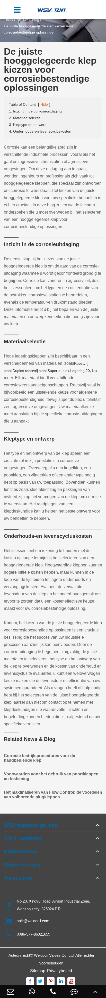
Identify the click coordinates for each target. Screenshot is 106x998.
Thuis (8, 20)
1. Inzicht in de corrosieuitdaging (35, 111)
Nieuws (22, 20)
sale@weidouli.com (33, 921)
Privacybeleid (59, 971)
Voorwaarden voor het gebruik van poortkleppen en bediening (51, 776)
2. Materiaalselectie (25, 118)
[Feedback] (74, 991)
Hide (44, 104)
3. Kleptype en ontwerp (28, 125)
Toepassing (18, 878)
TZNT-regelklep (22, 838)
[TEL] (53, 991)
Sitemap (37, 971)
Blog (35, 20)
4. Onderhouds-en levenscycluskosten (40, 131)
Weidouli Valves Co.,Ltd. (54, 955)
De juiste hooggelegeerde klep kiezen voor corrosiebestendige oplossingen (38, 29)
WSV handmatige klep (31, 825)
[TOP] (95, 991)
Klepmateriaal (21, 851)
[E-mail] (10, 991)
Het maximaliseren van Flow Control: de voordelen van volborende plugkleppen (53, 794)
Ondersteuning (22, 864)
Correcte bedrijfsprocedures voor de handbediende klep (39, 757)
